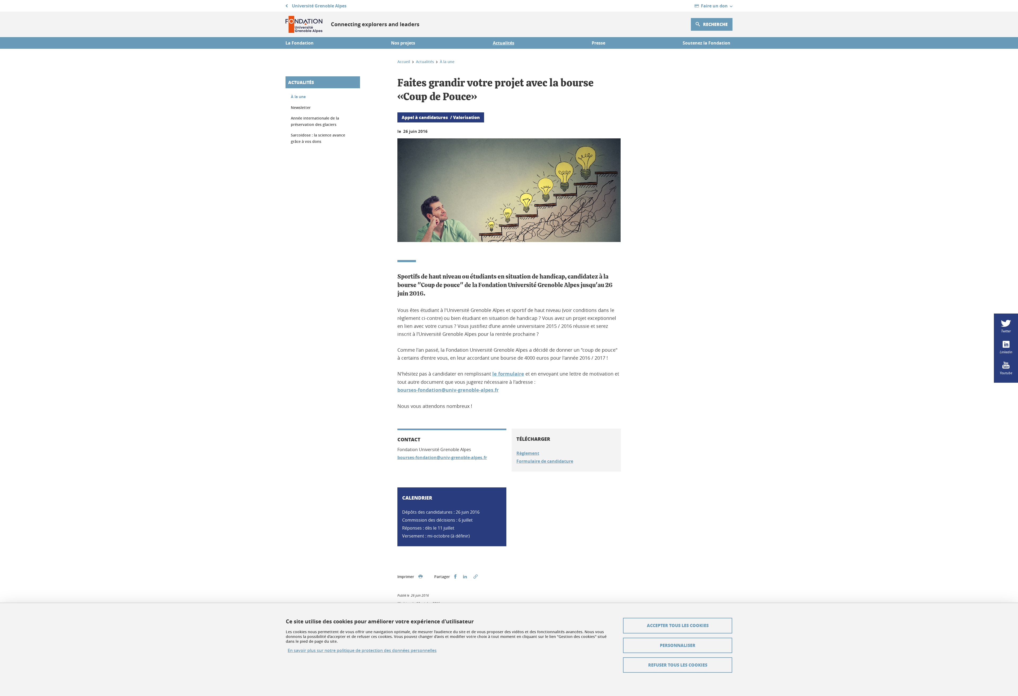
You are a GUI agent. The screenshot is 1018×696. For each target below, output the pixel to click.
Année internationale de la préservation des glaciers (315, 121)
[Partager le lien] (475, 577)
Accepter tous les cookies (678, 625)
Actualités (301, 82)
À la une (298, 96)
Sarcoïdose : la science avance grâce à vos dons (318, 138)
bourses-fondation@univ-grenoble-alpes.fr (448, 390)
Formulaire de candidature (544, 461)
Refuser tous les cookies (677, 665)
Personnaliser (677, 645)
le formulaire (508, 374)
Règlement (527, 453)
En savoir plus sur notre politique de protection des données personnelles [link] (362, 650)
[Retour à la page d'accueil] (304, 24)
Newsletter (301, 107)
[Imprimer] (420, 577)
